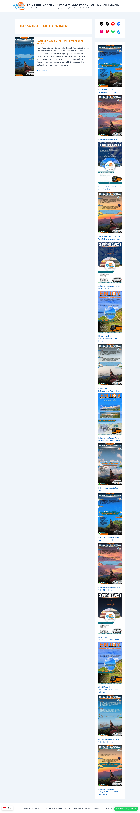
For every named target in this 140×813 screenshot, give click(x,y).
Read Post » (42, 70)
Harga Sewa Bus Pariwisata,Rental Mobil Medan (107, 338)
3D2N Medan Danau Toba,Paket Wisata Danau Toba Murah (108, 689)
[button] (126, 809)
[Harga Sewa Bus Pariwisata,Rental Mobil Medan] (110, 312)
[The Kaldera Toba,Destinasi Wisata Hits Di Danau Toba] (110, 212)
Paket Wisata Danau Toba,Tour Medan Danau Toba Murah (108, 791)
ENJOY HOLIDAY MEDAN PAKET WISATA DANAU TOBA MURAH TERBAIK (73, 4)
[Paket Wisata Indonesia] (110, 115)
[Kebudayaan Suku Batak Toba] (110, 464)
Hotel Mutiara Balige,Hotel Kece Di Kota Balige (60, 42)
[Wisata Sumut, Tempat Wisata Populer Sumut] (110, 66)
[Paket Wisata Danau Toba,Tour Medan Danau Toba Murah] (110, 765)
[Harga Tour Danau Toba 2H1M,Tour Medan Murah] (110, 613)
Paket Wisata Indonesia (107, 139)
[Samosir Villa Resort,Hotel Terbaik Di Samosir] (110, 514)
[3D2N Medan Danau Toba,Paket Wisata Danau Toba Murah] (110, 663)
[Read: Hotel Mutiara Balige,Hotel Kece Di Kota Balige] (24, 56)
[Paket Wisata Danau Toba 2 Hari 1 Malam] (110, 262)
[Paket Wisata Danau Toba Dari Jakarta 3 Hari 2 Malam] (110, 414)
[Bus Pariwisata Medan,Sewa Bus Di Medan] (110, 163)
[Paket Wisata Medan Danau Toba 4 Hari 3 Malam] (110, 563)
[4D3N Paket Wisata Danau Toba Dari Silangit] (110, 715)
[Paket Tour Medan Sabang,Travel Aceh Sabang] (110, 364)
